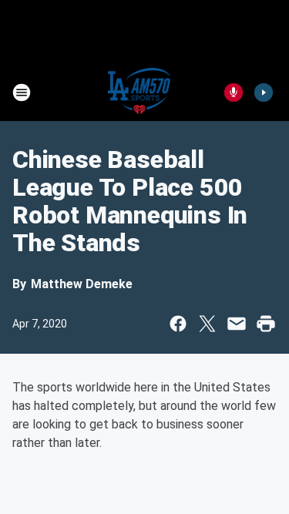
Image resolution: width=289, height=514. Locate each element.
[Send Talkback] (233, 92)
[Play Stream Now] (263, 92)
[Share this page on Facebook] (178, 323)
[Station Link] (140, 92)
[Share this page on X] (207, 323)
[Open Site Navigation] (21, 92)
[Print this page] (266, 323)
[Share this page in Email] (236, 323)
